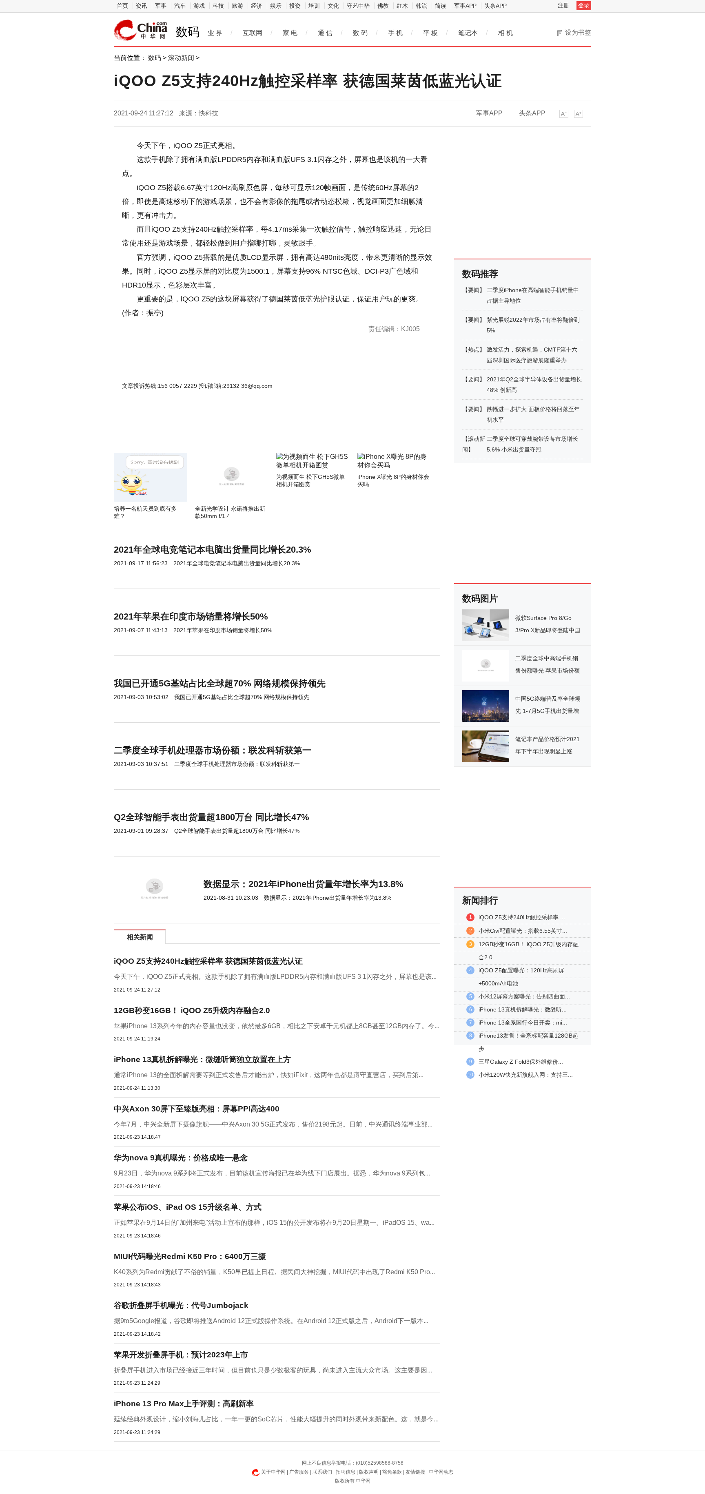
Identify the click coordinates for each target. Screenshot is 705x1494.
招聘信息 (345, 1472)
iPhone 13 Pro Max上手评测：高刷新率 (184, 1403)
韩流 (421, 5)
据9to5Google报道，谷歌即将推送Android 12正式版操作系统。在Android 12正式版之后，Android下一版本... (271, 1320)
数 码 (360, 32)
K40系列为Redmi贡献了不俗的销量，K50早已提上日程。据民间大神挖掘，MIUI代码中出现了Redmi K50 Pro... (274, 1271)
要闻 (473, 290)
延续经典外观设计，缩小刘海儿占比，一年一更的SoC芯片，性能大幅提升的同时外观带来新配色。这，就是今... (276, 1419)
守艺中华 (358, 5)
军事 (160, 5)
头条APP (495, 5)
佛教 (383, 5)
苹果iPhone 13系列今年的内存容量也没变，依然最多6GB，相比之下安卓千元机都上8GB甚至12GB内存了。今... (276, 1026)
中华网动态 (441, 1472)
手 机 (395, 32)
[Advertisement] (252, 430)
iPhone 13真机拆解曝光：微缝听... (523, 1009)
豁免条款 (392, 1472)
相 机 (505, 32)
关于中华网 (273, 1472)
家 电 (290, 32)
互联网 (252, 32)
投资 (295, 5)
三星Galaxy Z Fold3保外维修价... (521, 1061)
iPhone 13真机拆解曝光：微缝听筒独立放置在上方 (202, 1059)
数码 (154, 57)
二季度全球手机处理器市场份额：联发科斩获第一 (212, 750)
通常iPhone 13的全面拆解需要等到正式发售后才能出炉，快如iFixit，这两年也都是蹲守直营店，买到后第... (268, 1074)
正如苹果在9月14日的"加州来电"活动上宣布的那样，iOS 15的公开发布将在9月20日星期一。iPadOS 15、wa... (274, 1222)
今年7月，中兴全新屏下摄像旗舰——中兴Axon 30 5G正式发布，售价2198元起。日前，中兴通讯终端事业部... (273, 1124)
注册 (563, 5)
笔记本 (468, 32)
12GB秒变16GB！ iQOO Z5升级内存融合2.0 (192, 1010)
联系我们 (322, 1472)
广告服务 (299, 1472)
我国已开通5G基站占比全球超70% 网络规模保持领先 (220, 683)
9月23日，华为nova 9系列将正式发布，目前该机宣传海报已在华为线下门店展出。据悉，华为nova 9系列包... (272, 1173)
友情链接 (415, 1472)
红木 (402, 5)
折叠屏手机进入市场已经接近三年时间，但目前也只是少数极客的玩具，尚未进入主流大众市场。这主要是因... (273, 1370)
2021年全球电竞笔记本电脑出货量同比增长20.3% (212, 549)
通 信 (325, 32)
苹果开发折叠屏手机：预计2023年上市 (181, 1354)
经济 (256, 5)
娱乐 (276, 5)
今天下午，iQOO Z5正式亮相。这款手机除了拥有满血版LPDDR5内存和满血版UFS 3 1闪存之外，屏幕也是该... (275, 976)
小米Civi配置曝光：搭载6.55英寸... (523, 930)
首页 (122, 5)
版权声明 (369, 1472)
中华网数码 (141, 30)
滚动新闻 (181, 57)
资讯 (141, 5)
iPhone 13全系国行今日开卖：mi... (523, 1022)
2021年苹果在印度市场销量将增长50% (191, 616)
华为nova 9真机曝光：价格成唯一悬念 (181, 1157)
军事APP (465, 5)
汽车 (180, 5)
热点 (473, 349)
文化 (333, 5)
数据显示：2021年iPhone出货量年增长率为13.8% (303, 884)
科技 (218, 5)
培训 (314, 5)
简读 (440, 5)
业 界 (215, 32)
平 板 (430, 32)
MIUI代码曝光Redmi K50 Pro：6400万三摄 (190, 1256)
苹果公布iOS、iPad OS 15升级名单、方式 (188, 1207)
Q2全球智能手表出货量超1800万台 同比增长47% (211, 817)
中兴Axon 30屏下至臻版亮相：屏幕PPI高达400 (196, 1108)
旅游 (237, 5)
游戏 (199, 5)
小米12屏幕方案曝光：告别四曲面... (524, 996)
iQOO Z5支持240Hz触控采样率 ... (522, 917)
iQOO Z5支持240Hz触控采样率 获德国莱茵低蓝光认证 (208, 961)
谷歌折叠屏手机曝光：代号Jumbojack (181, 1305)
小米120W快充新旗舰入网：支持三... (526, 1074)
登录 (584, 5)
